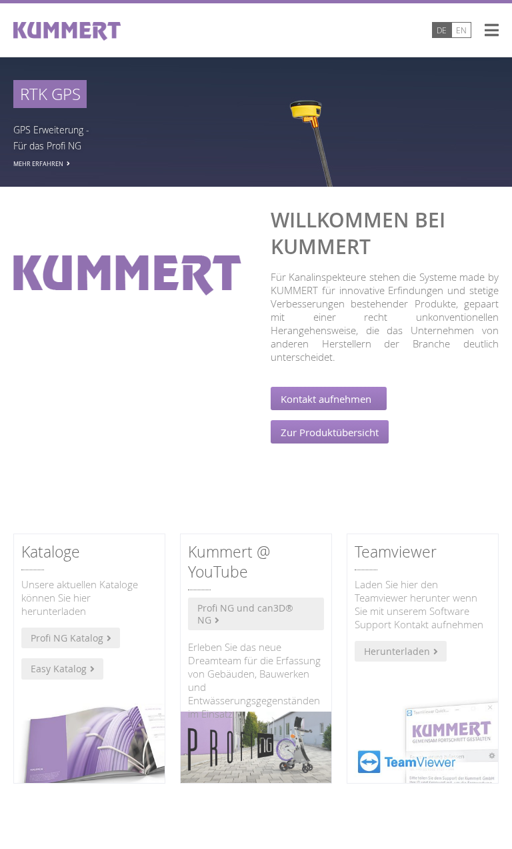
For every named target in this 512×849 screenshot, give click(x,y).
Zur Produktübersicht (330, 432)
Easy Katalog (59, 669)
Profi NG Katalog (67, 638)
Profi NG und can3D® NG (245, 614)
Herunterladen (397, 652)
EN (461, 30)
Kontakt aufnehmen (329, 398)
